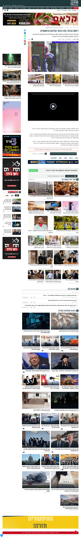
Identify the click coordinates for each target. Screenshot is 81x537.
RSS (34, 532)
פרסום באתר (51, 532)
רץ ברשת (11, 8)
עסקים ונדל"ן (23, 8)
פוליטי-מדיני (61, 8)
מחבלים (65, 158)
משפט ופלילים (54, 8)
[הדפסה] (25, 38)
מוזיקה (47, 8)
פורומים (5, 8)
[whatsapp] (25, 36)
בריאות (42, 8)
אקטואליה (74, 10)
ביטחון (69, 10)
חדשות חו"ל (64, 10)
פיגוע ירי (76, 158)
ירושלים (60, 158)
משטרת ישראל (54, 158)
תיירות (29, 8)
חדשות (75, 8)
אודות (57, 532)
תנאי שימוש (38, 532)
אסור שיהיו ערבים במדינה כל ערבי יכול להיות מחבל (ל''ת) (62, 300)
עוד (23, 532)
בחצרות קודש (69, 8)
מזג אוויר (59, 10)
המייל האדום (8, 5)
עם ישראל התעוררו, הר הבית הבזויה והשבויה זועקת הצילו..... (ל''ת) (59, 295)
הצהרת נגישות (28, 532)
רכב (33, 8)
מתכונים (16, 8)
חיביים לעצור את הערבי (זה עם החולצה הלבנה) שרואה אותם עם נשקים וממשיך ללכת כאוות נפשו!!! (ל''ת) (50, 305)
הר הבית (70, 158)
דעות (38, 8)
